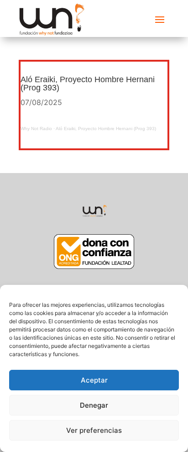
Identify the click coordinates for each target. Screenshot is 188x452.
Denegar (94, 405)
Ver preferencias (94, 430)
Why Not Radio (36, 128)
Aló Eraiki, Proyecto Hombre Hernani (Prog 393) (106, 128)
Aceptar (94, 380)
